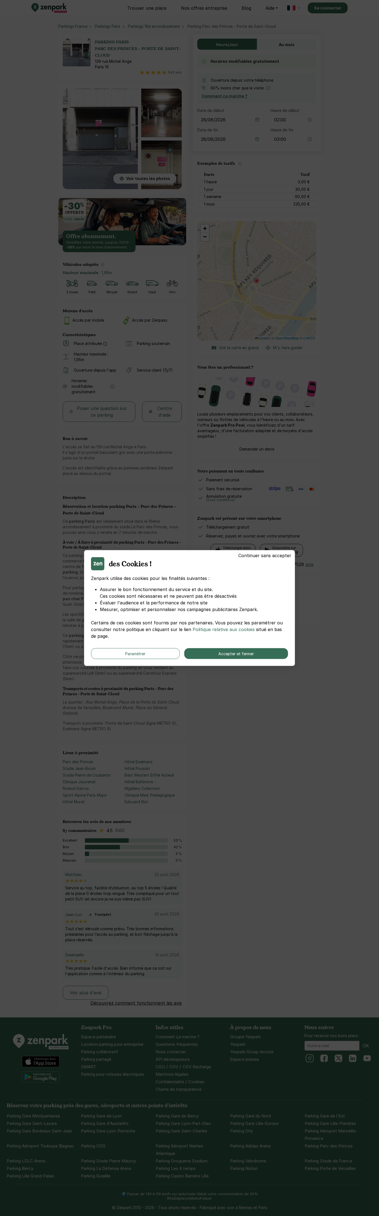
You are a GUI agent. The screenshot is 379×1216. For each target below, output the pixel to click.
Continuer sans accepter (264, 555)
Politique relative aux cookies (224, 629)
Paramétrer (135, 653)
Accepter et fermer (236, 653)
